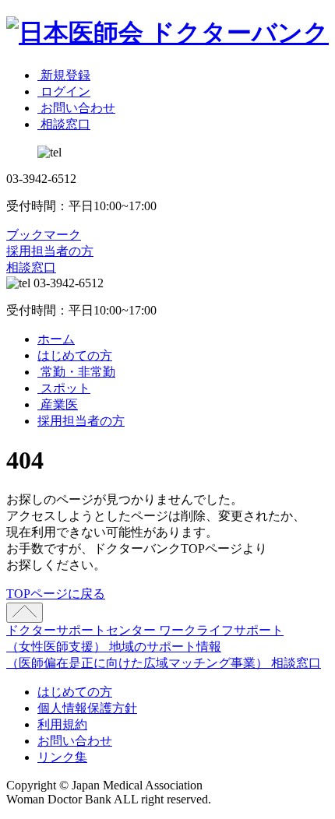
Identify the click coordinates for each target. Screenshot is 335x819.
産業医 (57, 404)
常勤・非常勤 (76, 371)
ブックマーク (43, 234)
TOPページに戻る (55, 593)
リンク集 (62, 757)
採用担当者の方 (49, 251)
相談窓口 (31, 267)
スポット (63, 388)
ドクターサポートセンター (82, 630)
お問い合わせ (74, 740)
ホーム (56, 339)
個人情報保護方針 (87, 708)
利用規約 (62, 724)
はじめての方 (74, 355)
